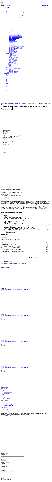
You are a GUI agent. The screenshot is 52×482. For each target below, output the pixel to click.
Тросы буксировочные (10, 67)
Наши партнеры (8, 96)
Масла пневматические (12, 49)
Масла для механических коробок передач (16, 23)
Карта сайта (6, 409)
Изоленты (10, 65)
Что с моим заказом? (8, 405)
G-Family (7, 78)
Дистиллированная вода (13, 60)
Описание (6, 197)
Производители (6, 73)
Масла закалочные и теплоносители (15, 34)
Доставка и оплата (6, 93)
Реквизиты (8, 95)
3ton (6, 74)
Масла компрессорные (12, 52)
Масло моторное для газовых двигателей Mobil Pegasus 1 (14, 315)
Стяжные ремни (11, 70)
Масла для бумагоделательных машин (15, 36)
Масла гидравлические (12, 33)
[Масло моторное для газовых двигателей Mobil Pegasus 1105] (25, 380)
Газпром (7, 87)
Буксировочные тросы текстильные (15, 68)
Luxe (7, 91)
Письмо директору (7, 402)
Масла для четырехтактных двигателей (15, 18)
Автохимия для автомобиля (11, 63)
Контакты (4, 99)
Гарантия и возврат (7, 397)
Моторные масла (9, 11)
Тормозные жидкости (12, 55)
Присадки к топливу (12, 61)
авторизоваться (10, 263)
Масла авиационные (12, 16)
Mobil (7, 80)
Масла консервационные (13, 51)
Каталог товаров (6, 10)
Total (7, 85)
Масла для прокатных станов (14, 38)
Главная (4, 9)
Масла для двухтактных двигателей (15, 17)
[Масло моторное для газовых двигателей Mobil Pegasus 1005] (11, 126)
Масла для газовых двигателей (14, 14)
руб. (2, 1)
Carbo (7, 76)
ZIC (6, 86)
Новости (4, 98)
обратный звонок (44, 5)
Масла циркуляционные (13, 45)
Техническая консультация (9, 404)
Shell (7, 83)
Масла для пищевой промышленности (15, 47)
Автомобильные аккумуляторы (11, 72)
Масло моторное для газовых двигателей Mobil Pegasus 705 (15, 341)
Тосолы (10, 56)
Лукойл (7, 92)
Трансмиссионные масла (10, 20)
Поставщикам (6, 398)
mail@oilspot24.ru (6, 7)
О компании (5, 94)
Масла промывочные (12, 19)
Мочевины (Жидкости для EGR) (14, 57)
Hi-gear (7, 82)
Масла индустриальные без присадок (15, 35)
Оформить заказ (4, 480)
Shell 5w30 (8, 5)
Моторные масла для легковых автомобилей (16, 12)
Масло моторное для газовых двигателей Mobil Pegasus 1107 (15, 289)
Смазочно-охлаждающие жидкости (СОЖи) (16, 46)
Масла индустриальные (10, 32)
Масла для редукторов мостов (14, 24)
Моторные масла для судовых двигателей (16, 15)
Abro (7, 75)
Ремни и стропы (8, 69)
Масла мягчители (12, 40)
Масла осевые (11, 42)
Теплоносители (11, 58)
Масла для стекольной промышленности (15, 48)
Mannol (7, 79)
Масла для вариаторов (12, 22)
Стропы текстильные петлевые (14, 71)
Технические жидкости (10, 53)
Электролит (11, 62)
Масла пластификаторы (13, 41)
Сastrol (7, 89)
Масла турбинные (12, 44)
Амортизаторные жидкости (13, 59)
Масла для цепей (11, 50)
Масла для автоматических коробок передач (16, 21)
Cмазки (7, 26)
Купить (4, 152)
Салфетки (10, 66)
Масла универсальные (12, 25)
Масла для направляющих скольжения (15, 37)
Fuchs (7, 77)
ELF (6, 90)
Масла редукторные (12, 43)
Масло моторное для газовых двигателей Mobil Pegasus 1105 (15, 367)
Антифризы (11, 54)
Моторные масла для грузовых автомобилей (16, 13)
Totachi (7, 84)
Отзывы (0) (6, 198)
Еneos (7, 88)
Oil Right (7, 81)
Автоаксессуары (9, 64)
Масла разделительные (12, 39)
